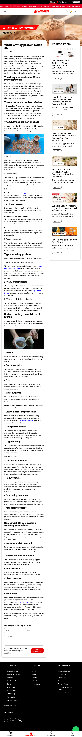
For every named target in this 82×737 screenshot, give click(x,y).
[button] (5, 11)
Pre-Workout (11, 681)
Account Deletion (64, 671)
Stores (52, 2)
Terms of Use (63, 681)
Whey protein (25, 193)
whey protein (23, 602)
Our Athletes (36, 681)
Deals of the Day (13, 671)
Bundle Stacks (12, 700)
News (34, 671)
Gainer (9, 684)
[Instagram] (15, 720)
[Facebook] (6, 720)
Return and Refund (64, 693)
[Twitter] (10, 720)
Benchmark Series (13, 674)
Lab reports (62, 678)
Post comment (37, 650)
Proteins (10, 678)
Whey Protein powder (25, 420)
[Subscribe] (77, 712)
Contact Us (62, 674)
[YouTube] (20, 720)
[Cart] (76, 11)
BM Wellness (11, 690)
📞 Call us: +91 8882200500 (69, 2)
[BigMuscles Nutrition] (41, 11)
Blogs (34, 674)
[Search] (66, 11)
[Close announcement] (79, 6)
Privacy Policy (63, 684)
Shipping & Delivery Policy (65, 688)
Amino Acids (11, 687)
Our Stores (36, 684)
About (34, 678)
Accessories (11, 697)
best (16, 602)
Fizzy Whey (11, 694)
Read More (56, 78)
